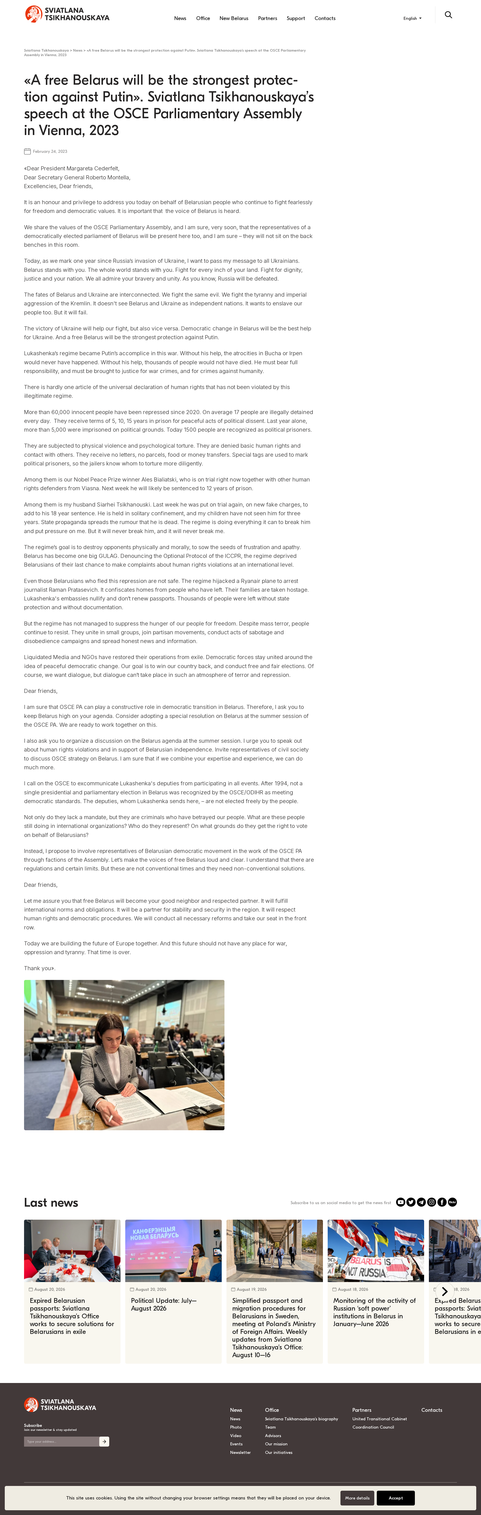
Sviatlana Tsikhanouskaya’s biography (301, 1418)
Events (236, 1443)
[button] (445, 1291)
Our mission (276, 1443)
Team (270, 1427)
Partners (267, 18)
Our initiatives (278, 1452)
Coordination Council (373, 1427)
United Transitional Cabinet (379, 1418)
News (180, 18)
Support (296, 18)
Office (203, 18)
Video (235, 1435)
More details (357, 1497)
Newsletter (240, 1452)
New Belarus (234, 18)
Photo (236, 1427)
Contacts (325, 18)
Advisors (273, 1435)
